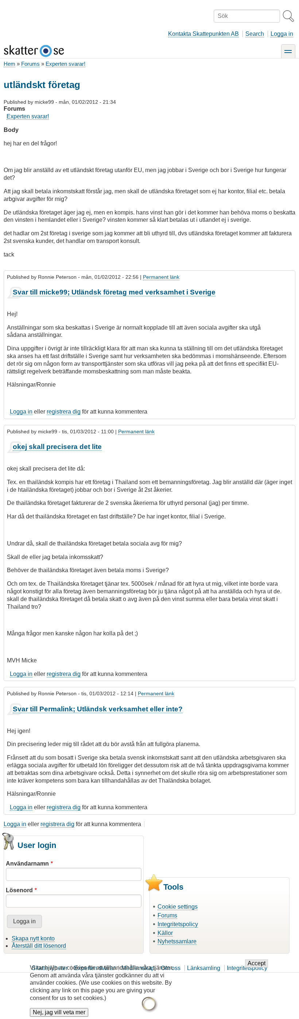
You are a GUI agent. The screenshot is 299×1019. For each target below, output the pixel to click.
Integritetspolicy (178, 924)
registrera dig (64, 411)
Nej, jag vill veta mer (59, 1012)
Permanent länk (161, 277)
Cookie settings (178, 907)
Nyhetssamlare (177, 941)
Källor (165, 933)
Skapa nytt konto (33, 938)
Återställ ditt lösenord (39, 946)
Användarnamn (27, 863)
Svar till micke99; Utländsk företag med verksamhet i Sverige (114, 292)
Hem (9, 64)
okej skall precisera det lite (57, 446)
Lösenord (19, 890)
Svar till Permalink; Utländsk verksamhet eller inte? (98, 709)
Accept (256, 963)
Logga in (282, 34)
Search (254, 34)
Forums (30, 64)
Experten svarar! (65, 64)
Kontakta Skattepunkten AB (203, 34)
